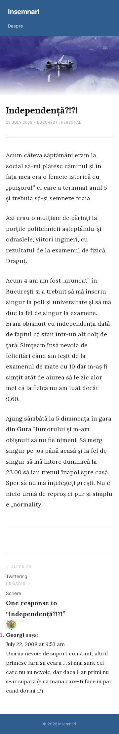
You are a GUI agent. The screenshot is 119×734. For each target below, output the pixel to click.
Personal (71, 122)
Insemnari (23, 12)
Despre (15, 26)
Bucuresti (48, 122)
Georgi (15, 635)
